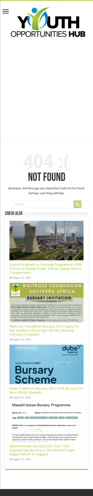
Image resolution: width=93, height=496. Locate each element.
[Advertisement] (46, 94)
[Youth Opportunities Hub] (46, 21)
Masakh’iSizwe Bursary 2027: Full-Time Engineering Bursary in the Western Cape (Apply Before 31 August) (41, 450)
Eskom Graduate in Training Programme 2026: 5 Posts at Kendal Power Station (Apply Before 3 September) (45, 269)
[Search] (77, 204)
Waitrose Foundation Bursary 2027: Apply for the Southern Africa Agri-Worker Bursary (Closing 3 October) (44, 330)
